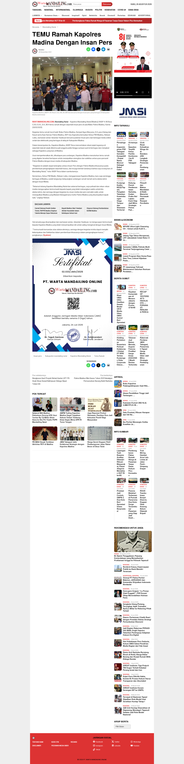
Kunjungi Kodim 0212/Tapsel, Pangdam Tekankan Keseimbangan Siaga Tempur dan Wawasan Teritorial (121, 196)
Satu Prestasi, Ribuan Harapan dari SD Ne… (136, 413)
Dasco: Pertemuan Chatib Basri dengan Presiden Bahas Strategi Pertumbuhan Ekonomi (137, 619)
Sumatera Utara (131, 287)
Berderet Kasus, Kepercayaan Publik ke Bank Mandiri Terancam (136, 569)
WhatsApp (137, 742)
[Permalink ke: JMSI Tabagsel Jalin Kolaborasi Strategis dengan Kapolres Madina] (72, 433)
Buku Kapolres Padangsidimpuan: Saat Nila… (136, 385)
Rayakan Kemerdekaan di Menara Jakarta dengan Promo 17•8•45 (132, 300)
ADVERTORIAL (127, 576)
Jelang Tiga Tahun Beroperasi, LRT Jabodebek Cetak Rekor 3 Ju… (136, 238)
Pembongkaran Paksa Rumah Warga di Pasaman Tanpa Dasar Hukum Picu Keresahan (77, 21)
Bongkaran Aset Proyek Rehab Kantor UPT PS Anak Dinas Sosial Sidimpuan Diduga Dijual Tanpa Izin (50, 379)
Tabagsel (120, 138)
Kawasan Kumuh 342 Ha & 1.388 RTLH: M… (134, 404)
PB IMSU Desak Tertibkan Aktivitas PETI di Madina (43, 443)
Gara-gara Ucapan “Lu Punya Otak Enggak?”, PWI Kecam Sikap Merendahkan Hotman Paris (136, 594)
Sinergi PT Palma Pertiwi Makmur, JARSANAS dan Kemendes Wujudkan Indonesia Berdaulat (136, 581)
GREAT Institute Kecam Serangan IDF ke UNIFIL (133, 689)
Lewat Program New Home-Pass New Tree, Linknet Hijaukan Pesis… (137, 258)
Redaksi (74, 742)
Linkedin (117, 746)
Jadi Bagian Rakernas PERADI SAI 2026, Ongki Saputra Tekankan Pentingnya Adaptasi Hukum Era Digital (136, 631)
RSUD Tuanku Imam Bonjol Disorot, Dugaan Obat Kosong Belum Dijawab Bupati (143, 502)
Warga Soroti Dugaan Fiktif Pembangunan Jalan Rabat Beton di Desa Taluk (98, 444)
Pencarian (107, 4)
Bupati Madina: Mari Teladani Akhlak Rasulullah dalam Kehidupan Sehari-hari (72, 210)
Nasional (126, 565)
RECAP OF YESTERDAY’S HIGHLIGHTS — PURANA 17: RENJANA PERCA (144, 302)
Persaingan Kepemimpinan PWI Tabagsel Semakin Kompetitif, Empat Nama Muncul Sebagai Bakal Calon (121, 156)
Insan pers (38, 356)
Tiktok (98, 750)
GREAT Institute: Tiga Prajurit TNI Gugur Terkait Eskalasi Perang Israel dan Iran (136, 668)
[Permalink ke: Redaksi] (34, 51)
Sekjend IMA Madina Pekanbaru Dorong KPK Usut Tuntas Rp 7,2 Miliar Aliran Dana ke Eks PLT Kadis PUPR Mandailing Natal (44, 418)
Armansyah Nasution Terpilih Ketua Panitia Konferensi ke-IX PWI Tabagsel (132, 153)
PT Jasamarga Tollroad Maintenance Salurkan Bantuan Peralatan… (136, 269)
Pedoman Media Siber (60, 746)
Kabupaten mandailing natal (56, 356)
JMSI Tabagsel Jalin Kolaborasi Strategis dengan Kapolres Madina (72, 444)
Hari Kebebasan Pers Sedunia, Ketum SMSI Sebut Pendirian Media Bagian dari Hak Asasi (136, 643)
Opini (124, 410)
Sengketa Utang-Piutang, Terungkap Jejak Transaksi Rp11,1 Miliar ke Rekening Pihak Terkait (137, 607)
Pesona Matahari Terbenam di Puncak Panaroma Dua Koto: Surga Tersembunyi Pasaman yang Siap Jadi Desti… (132, 504)
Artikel (125, 381)
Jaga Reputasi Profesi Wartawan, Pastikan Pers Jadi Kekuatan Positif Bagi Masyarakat (99, 416)
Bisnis (125, 224)
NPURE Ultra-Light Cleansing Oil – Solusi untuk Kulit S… (136, 228)
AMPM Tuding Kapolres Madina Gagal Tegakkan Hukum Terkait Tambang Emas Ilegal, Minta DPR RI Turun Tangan (71, 418)
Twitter (117, 742)
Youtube (136, 746)
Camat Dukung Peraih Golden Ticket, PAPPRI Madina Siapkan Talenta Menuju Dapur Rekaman (46, 210)
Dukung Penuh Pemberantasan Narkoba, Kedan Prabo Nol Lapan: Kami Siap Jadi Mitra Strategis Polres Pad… (132, 196)
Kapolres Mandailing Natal (80, 356)
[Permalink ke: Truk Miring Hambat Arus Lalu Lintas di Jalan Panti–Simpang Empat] (144, 440)
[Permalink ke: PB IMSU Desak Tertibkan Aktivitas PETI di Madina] (44, 433)
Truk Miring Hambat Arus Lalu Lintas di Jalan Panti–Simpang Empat (146, 21)
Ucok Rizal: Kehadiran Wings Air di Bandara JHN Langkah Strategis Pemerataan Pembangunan (144, 156)
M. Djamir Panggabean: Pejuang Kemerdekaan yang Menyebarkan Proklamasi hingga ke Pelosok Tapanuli (131, 558)
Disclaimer (36, 746)
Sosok (116, 554)
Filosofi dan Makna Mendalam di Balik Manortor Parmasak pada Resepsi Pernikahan (144, 194)
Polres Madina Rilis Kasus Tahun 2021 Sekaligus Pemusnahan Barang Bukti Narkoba (93, 378)
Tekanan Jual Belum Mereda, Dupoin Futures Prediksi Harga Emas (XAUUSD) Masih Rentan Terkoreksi (132, 352)
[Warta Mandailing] (52, 4)
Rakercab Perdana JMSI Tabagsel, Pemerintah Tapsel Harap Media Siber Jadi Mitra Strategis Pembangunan (144, 351)
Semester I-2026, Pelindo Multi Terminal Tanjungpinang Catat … (137, 248)
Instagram (99, 746)
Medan (119, 291)
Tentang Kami (37, 742)
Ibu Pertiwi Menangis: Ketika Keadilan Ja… (135, 423)
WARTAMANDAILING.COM (43, 121)
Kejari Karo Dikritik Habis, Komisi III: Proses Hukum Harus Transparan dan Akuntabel (137, 678)
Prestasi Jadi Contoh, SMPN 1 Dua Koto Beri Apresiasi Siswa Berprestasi (121, 501)
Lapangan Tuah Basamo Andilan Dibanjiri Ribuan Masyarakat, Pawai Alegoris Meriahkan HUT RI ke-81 (121, 463)
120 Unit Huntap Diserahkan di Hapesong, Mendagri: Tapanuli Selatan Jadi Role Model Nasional (136, 711)
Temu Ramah (99, 356)
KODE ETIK (55, 742)
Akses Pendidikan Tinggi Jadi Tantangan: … (136, 394)
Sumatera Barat (120, 446)
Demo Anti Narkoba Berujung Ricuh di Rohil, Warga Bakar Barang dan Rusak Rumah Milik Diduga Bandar (136, 655)
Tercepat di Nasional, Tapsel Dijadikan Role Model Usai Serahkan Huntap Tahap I (135, 699)
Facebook (99, 742)
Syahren (47, 235)
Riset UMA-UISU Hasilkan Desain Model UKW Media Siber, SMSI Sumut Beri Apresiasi (121, 309)
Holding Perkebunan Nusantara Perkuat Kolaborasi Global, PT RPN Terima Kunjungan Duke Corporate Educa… (121, 351)
